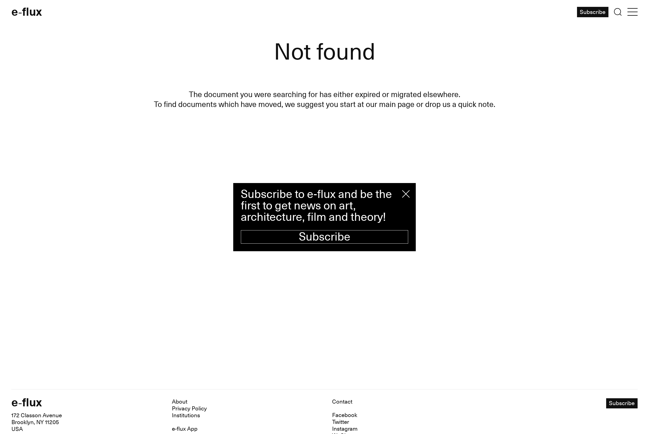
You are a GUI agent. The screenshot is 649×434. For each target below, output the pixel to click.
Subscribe (324, 237)
